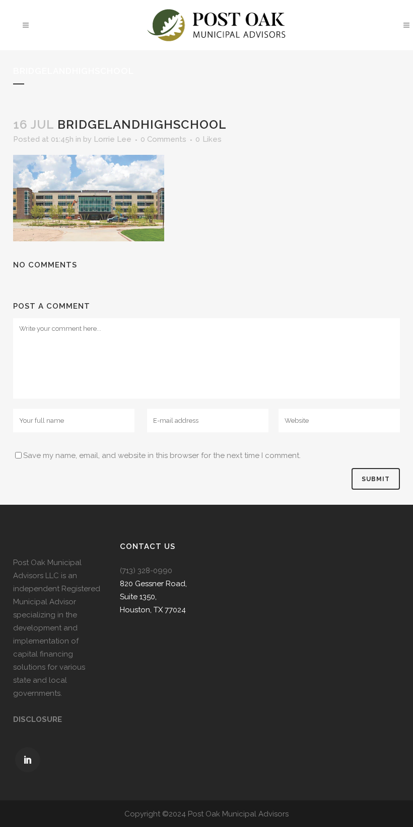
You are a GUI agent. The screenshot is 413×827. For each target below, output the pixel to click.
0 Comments (163, 139)
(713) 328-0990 (146, 570)
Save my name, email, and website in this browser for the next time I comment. (162, 455)
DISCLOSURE (37, 719)
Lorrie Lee (112, 139)
